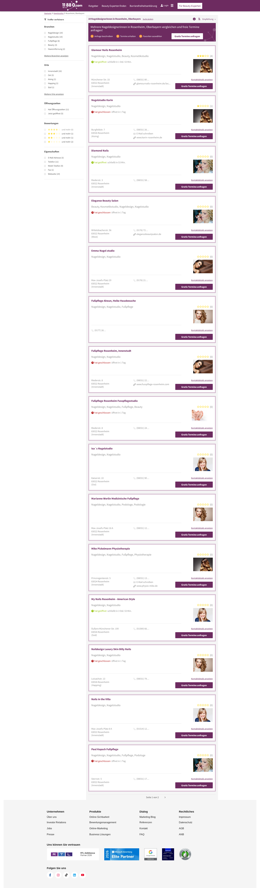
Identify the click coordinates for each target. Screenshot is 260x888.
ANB (181, 834)
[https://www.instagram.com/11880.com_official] (58, 875)
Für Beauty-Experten (190, 6)
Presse (50, 834)
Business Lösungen (100, 834)
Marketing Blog (147, 817)
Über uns (52, 817)
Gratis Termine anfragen (187, 36)
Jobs (49, 828)
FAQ (141, 834)
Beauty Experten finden (114, 6)
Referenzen (145, 822)
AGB (181, 828)
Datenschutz (185, 822)
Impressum (185, 817)
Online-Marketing (98, 828)
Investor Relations (56, 822)
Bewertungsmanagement (102, 822)
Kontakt (143, 828)
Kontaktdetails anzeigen (202, 79)
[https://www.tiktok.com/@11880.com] (66, 875)
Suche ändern (148, 19)
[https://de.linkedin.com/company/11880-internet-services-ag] (74, 875)
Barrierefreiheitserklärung (143, 6)
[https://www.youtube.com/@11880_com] (82, 875)
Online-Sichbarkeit (99, 817)
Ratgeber (93, 6)
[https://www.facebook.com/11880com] (50, 875)
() (55, 32)
